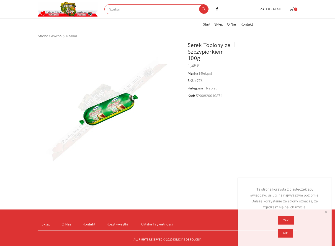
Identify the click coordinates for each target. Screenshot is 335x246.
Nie (285, 233)
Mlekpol (205, 73)
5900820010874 (209, 95)
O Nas (232, 24)
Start (206, 24)
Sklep (218, 24)
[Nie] (326, 212)
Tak (286, 220)
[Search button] (203, 9)
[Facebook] (217, 9)
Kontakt (246, 24)
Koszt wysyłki (117, 224)
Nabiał (71, 36)
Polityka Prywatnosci (156, 224)
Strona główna (50, 36)
